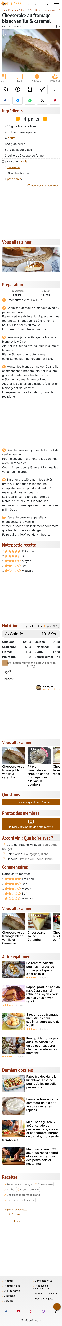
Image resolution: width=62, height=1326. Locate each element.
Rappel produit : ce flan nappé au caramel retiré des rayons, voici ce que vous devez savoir (43, 994)
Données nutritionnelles (44, 185)
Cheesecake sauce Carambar (36, 936)
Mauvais (27, 570)
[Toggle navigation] (56, 3)
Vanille (10, 1189)
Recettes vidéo (12, 1285)
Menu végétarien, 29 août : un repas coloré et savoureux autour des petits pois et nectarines (42, 1156)
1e (14, 179)
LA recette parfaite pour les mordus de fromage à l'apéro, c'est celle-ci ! (40, 968)
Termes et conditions (46, 1293)
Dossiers (8, 1301)
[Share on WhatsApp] (30, 101)
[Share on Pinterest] (55, 101)
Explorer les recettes (15, 1209)
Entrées (15, 1221)
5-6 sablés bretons (17, 173)
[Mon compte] (37, 3)
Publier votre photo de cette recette (31, 826)
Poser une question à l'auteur (33, 802)
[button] (6, 50)
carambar (13, 167)
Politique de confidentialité (41, 1287)
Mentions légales (44, 1298)
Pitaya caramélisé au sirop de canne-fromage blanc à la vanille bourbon (39, 775)
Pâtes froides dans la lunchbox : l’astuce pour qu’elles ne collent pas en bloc (42, 1082)
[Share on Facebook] (5, 101)
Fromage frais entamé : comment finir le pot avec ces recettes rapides (43, 1104)
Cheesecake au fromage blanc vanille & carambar (13, 772)
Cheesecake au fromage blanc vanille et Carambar (13, 938)
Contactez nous (43, 1280)
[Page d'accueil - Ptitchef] (3, 10)
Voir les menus (12, 1290)
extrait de (16, 161)
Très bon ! (28, 551)
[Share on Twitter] (42, 101)
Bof (23, 566)
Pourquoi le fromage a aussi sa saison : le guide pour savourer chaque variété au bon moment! (42, 1046)
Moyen (26, 561)
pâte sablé (13, 179)
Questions (9, 1295)
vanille (23, 161)
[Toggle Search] (46, 3)
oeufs (11, 138)
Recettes (8, 1280)
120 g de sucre (15, 144)
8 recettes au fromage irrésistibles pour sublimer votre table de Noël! (43, 1020)
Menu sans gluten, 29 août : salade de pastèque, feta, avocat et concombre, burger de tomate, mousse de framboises (30, 1131)
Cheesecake (45, 1184)
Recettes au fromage (19, 1184)
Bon (24, 556)
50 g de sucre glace (18, 149)
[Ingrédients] (5, 663)
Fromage (16, 1214)
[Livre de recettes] (28, 3)
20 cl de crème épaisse (21, 132)
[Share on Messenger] (17, 101)
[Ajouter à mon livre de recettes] (54, 89)
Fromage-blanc (29, 1189)
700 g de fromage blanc (21, 126)
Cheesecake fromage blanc (23, 1194)
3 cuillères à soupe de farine (24, 155)
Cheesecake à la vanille (20, 1200)
